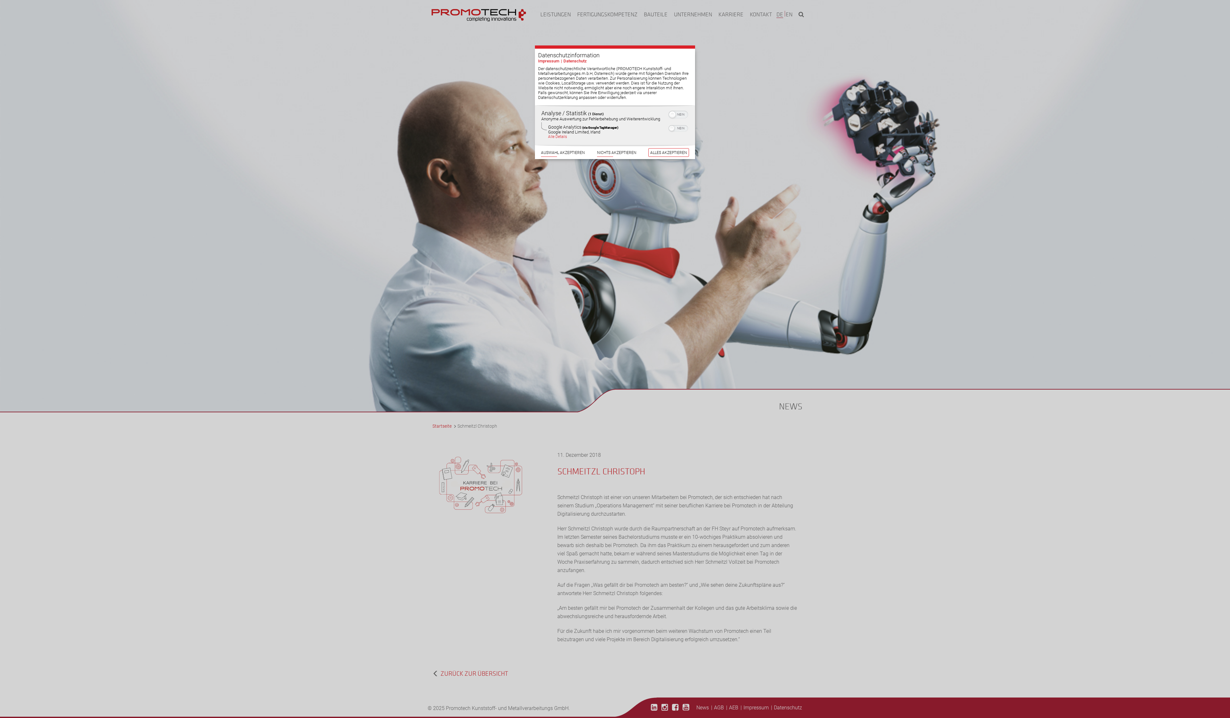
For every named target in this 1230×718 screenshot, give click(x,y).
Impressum (548, 61)
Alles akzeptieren (668, 152)
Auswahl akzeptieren (563, 152)
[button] (672, 114)
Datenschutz (575, 61)
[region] (615, 125)
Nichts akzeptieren (616, 152)
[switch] (678, 114)
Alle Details (557, 136)
